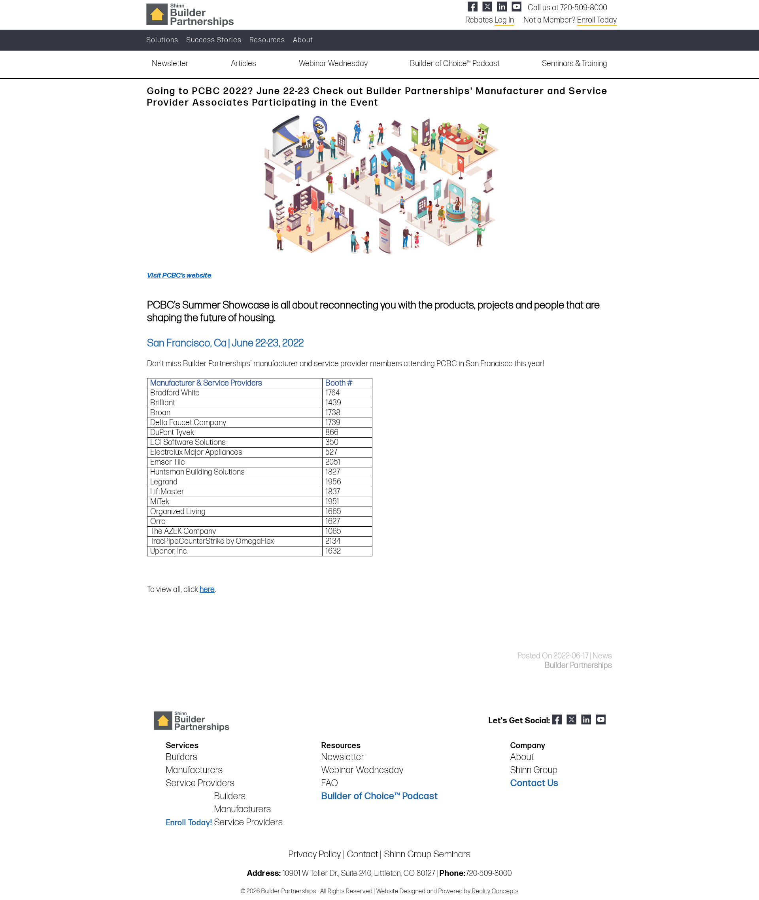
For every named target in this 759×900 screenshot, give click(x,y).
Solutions (162, 40)
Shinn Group (534, 770)
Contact (362, 854)
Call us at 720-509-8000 (567, 8)
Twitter (487, 6)
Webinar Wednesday (333, 63)
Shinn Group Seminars (427, 854)
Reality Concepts (495, 891)
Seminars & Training (574, 63)
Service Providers (200, 783)
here (207, 589)
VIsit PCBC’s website (179, 275)
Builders (182, 757)
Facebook (473, 6)
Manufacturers (194, 770)
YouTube (516, 6)
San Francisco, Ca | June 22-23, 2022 (225, 343)
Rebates (489, 20)
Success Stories (214, 40)
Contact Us (534, 783)
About (303, 40)
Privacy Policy (315, 854)
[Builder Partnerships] (189, 14)
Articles (243, 63)
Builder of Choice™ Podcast (455, 63)
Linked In (502, 6)
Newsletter (170, 63)
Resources (267, 40)
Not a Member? (570, 20)
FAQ (329, 783)
